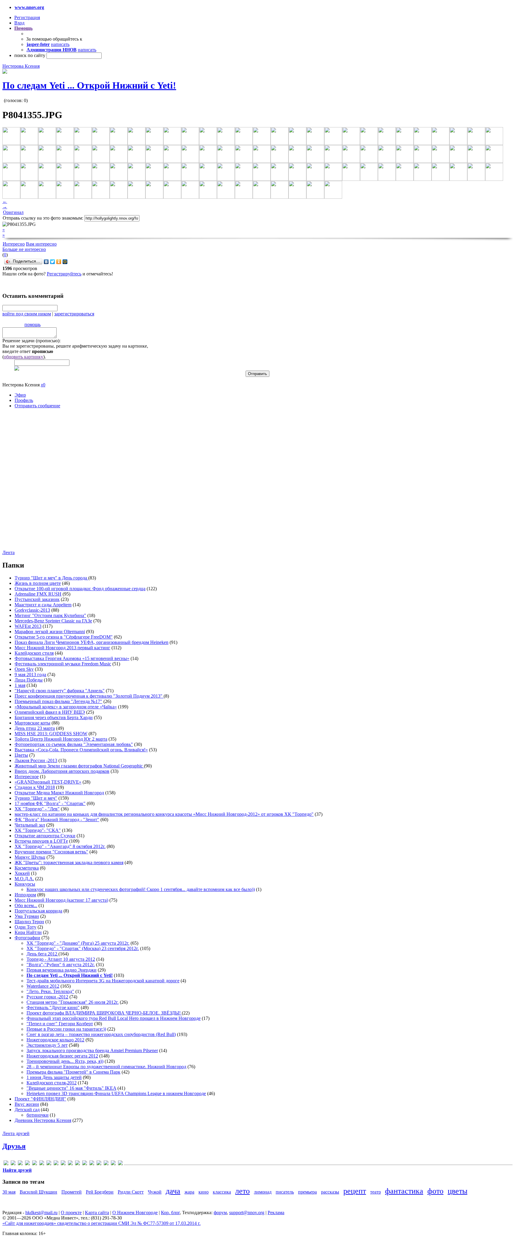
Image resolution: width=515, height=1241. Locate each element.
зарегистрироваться (74, 313)
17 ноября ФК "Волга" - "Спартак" (50, 803)
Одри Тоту (25, 926)
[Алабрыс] (84, 1163)
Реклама (276, 1212)
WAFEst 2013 (28, 626)
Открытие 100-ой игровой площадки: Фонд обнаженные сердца (80, 588)
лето (242, 1191)
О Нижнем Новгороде (135, 1212)
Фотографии (27, 937)
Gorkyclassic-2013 (32, 610)
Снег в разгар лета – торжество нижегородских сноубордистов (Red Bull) (101, 1034)
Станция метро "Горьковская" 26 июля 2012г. (73, 1002)
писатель (285, 1191)
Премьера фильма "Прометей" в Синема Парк (73, 1071)
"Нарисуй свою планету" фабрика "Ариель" (60, 690)
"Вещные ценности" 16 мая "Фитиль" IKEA (71, 1088)
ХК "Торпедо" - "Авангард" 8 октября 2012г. (60, 846)
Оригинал (13, 212)
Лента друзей (16, 1133)
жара (189, 1191)
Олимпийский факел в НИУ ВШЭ (50, 712)
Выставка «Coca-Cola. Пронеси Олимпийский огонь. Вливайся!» (81, 749)
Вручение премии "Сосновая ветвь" (51, 851)
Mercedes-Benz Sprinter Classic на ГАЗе (53, 620)
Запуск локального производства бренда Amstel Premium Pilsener (92, 1050)
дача (173, 1191)
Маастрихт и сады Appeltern (43, 604)
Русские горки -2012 (47, 996)
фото (435, 1191)
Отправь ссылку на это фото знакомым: (43, 218)
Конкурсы (25, 884)
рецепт (354, 1191)
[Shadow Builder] (77, 1163)
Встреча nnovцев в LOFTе (41, 841)
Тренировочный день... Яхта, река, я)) (65, 1061)
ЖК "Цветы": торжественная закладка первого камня (69, 862)
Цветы (21, 755)
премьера (307, 1191)
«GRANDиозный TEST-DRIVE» (48, 781)
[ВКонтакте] (46, 262)
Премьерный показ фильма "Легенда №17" (58, 701)
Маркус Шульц (30, 857)
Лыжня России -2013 (36, 760)
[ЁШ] (120, 1163)
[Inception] (49, 1163)
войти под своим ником (26, 313)
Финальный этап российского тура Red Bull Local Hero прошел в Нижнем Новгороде (114, 1018)
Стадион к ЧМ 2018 (35, 787)
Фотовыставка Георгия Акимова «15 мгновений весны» (72, 658)
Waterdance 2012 (43, 986)
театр (375, 1191)
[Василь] (99, 1163)
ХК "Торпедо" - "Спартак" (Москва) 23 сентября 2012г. (83, 948)
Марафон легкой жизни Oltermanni (50, 631)
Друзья (14, 1146)
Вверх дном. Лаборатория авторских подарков (62, 771)
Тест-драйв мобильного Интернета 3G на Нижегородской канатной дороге (103, 980)
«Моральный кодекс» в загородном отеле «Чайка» (66, 706)
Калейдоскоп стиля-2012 (52, 1082)
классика (222, 1191)
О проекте (71, 1212)
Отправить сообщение (37, 405)
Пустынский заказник (37, 599)
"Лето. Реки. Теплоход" (50, 991)
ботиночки (38, 1114)
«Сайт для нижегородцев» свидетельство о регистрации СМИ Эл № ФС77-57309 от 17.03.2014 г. (101, 1223)
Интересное (27, 776)
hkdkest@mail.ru (41, 1212)
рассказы (330, 1191)
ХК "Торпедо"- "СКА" (38, 830)
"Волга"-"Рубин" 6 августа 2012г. (61, 964)
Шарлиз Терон (29, 921)
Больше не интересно (24, 249)
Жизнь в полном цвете (38, 583)
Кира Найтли (28, 932)
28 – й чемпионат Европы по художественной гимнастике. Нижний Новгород (106, 1066)
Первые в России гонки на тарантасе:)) (66, 1029)
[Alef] (6, 1163)
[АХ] (91, 1163)
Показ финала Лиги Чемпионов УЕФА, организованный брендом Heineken (91, 642)
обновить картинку (23, 356)
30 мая (8, 1191)
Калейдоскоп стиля (34, 653)
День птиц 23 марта (35, 728)
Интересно (14, 243)
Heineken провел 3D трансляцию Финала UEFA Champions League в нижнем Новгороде (116, 1093)
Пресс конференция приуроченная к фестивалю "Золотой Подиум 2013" (89, 696)
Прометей (71, 1191)
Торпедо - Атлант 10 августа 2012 (61, 959)
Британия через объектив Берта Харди (54, 717)
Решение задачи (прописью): (31, 340)
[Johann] (56, 1163)
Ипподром (25, 894)
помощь (32, 324)
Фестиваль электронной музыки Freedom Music (63, 663)
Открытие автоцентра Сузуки (45, 835)
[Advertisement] (38, 483)
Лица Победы (29, 679)
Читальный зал (30, 824)
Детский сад (27, 1109)
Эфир (20, 394)
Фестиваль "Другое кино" (53, 1007)
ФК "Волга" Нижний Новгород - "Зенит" (57, 819)
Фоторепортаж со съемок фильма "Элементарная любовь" (74, 744)
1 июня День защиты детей (54, 1077)
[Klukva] (63, 1163)
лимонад (263, 1191)
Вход (19, 22)
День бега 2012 (42, 953)
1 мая (20, 685)
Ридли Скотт (131, 1191)
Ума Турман (27, 916)
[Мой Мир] (65, 262)
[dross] (34, 1163)
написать (60, 44)
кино (203, 1191)
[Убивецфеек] (113, 1163)
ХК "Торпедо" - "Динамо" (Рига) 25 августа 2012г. (78, 943)
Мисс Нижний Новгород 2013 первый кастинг (62, 647)
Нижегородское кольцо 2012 (55, 1039)
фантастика (404, 1191)
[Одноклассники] (59, 262)
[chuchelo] (20, 1163)
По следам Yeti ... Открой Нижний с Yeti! (89, 85)
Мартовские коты (32, 722)
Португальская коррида (38, 910)
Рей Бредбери (100, 1191)
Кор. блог (170, 1212)
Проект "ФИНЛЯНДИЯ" (40, 1098)
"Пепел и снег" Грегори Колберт (60, 1023)
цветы (457, 1191)
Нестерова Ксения (21, 66)
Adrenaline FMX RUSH (38, 593)
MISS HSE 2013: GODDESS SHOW (51, 733)
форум (220, 1212)
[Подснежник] (106, 1163)
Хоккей (22, 873)
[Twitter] (52, 262)
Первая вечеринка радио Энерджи (62, 969)
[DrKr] (27, 1163)
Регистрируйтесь (64, 273)
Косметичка (27, 867)
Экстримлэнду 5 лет (47, 1045)
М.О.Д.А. (24, 878)
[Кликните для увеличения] (4, 72)
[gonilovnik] (41, 1163)
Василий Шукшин (38, 1191)
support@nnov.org (246, 1212)
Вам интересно (41, 243)
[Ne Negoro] (70, 1163)
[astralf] (13, 1163)
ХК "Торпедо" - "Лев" (37, 808)
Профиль (24, 400)
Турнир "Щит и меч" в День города (51, 577)
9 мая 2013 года (30, 674)
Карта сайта (97, 1212)
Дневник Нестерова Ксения (43, 1120)
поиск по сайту (29, 55)
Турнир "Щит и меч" (36, 798)
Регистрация (27, 17)
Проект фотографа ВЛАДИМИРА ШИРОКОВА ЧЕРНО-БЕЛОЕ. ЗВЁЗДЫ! (104, 1012)
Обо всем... (26, 905)
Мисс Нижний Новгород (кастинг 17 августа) (61, 900)
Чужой (155, 1191)
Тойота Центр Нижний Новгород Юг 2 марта (61, 738)
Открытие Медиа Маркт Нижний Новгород (59, 792)
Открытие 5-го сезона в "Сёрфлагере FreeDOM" (64, 636)
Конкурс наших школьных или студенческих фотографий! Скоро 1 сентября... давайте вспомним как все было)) (141, 889)
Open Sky (24, 669)
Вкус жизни (27, 1104)
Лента (8, 552)
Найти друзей (17, 1170)
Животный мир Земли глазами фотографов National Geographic (79, 765)
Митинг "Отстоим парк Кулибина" (50, 615)
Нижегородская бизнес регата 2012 (62, 1055)
